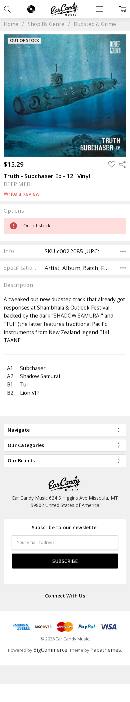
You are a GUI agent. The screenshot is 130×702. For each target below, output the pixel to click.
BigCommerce (50, 649)
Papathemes (105, 649)
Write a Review (22, 194)
